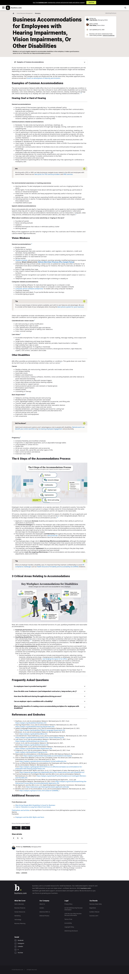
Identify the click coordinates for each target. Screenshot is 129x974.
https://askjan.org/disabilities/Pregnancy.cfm (31, 752)
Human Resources (19, 912)
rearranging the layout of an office (54, 659)
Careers (41, 908)
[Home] (14, 8)
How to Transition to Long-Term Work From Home (33, 807)
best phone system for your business (71, 307)
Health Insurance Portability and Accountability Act (55, 567)
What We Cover (20, 901)
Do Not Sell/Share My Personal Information (73, 908)
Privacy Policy (68, 904)
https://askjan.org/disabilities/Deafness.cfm (30, 723)
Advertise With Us (44, 912)
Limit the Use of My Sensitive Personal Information (72, 914)
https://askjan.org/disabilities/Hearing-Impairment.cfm (34, 727)
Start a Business (19, 904)
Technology (17, 919)
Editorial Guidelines (108, 35)
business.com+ (86, 888)
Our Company (44, 901)
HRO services (68, 174)
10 (57, 517)
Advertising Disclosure (71, 931)
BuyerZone (93, 908)
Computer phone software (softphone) (29, 289)
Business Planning (19, 923)
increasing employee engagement (50, 429)
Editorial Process (44, 916)
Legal (66, 901)
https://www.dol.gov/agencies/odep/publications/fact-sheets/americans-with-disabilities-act (51, 772)
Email (18, 873)
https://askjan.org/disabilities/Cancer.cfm (33, 745)
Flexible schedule (21, 260)
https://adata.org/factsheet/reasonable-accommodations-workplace (47, 756)
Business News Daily (96, 904)
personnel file (53, 535)
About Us (42, 904)
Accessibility (68, 923)
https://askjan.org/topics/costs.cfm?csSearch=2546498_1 (39, 791)
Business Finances (19, 908)
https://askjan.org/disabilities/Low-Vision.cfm (31, 741)
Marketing (17, 916)
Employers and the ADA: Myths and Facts (29, 817)
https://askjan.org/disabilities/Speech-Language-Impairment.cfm (42, 730)
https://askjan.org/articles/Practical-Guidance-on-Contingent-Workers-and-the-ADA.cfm (50, 777)
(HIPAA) (75, 567)
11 (31, 640)
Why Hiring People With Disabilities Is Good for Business (35, 805)
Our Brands (94, 901)
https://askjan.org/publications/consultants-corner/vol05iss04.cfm (42, 761)
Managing (37, 13)
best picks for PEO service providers (48, 174)
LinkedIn (24, 873)
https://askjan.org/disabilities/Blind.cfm (33, 734)
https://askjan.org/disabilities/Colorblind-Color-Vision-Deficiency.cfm (39, 737)
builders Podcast (94, 912)
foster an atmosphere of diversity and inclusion (43, 78)
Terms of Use (68, 919)
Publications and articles (20, 810)
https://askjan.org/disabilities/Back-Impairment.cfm (33, 748)
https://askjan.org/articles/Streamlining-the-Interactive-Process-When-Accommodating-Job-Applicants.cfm (51, 782)
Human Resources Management (24, 13)
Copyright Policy (69, 927)
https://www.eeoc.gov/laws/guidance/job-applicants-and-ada (47, 787)
